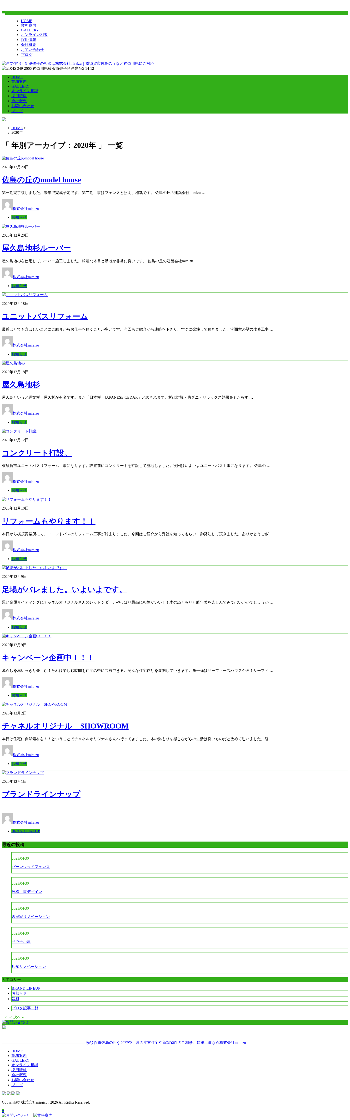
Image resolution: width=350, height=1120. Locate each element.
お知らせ (19, 217)
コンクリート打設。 (37, 453)
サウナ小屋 (21, 942)
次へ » (18, 1017)
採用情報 (28, 40)
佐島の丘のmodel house (41, 179)
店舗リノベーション (29, 967)
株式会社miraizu (26, 209)
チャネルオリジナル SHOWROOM (65, 726)
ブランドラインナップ (41, 794)
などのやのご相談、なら (166, 1043)
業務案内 (28, 25)
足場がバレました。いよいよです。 (64, 589)
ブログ (26, 55)
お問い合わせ (32, 50)
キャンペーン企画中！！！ (48, 657)
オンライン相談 (34, 35)
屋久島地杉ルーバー (36, 248)
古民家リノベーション (31, 917)
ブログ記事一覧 (25, 1008)
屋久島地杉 (21, 384)
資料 (15, 999)
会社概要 (28, 45)
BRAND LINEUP (25, 831)
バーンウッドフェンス (31, 867)
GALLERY (30, 30)
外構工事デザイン (27, 892)
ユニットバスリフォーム (45, 316)
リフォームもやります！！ (48, 521)
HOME (26, 21)
